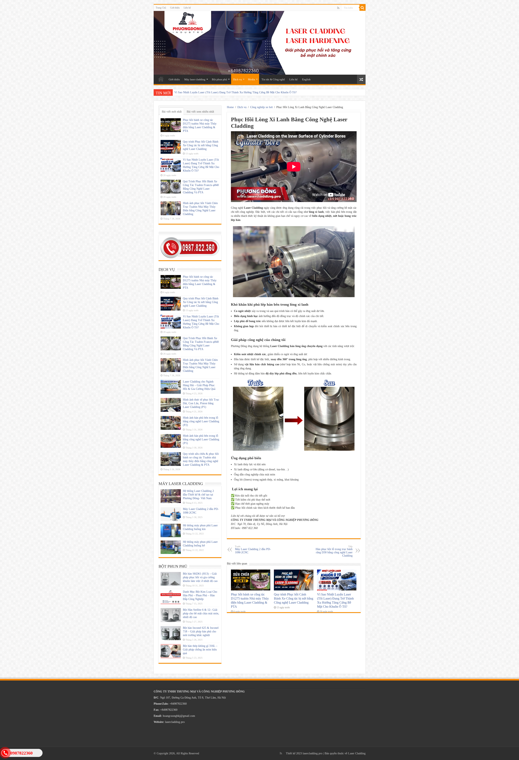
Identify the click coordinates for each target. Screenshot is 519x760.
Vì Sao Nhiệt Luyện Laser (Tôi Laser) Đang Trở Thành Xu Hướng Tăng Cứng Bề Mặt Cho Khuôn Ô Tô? (335, 600)
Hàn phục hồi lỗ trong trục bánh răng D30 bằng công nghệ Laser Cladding (334, 551)
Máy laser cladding (194, 79)
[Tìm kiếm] (362, 8)
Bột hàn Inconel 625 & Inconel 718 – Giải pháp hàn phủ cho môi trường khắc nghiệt (201, 631)
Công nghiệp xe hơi (261, 107)
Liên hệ (187, 7)
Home (230, 107)
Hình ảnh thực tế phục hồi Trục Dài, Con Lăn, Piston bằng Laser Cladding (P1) (201, 403)
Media (251, 79)
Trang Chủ (161, 7)
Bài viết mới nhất (172, 111)
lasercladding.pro (312, 753)
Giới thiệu (175, 7)
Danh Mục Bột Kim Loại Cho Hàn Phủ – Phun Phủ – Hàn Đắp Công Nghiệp (200, 595)
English (306, 79)
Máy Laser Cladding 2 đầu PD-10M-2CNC (253, 549)
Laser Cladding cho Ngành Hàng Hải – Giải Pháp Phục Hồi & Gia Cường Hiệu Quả (199, 385)
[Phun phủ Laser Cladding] (260, 43)
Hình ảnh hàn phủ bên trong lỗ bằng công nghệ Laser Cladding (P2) (201, 421)
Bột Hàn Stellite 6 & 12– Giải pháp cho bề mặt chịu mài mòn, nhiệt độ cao (201, 613)
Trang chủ (161, 79)
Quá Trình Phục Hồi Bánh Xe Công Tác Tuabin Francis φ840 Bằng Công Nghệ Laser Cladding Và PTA (234, 92)
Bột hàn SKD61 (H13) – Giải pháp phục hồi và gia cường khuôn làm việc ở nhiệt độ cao (200, 577)
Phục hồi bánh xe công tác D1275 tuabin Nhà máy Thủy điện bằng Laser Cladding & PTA (250, 600)
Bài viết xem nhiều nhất (200, 111)
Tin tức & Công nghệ (273, 79)
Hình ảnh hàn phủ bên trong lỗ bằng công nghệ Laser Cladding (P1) (201, 439)
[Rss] (338, 7)
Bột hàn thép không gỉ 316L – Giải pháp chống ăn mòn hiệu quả (200, 649)
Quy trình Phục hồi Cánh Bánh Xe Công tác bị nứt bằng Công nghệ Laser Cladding (293, 598)
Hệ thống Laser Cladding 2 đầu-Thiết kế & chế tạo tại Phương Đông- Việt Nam (198, 494)
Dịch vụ (237, 79)
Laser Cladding (357, 753)
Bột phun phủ (219, 79)
